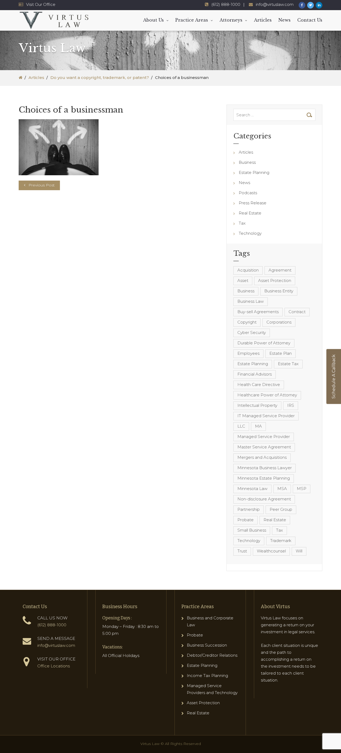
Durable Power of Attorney (263, 342)
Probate (245, 519)
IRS (290, 405)
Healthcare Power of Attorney (267, 394)
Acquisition (248, 270)
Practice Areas (191, 20)
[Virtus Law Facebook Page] (302, 5)
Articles (263, 20)
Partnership (248, 509)
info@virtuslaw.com (275, 4)
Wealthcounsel (271, 550)
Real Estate (250, 213)
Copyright (247, 322)
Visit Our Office (40, 4)
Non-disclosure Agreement (264, 498)
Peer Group (281, 509)
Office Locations (53, 665)
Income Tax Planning (207, 675)
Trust (242, 550)
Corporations (278, 322)
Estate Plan (280, 353)
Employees (248, 353)
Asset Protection (274, 280)
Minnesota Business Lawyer (264, 467)
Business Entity (278, 290)
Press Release (252, 202)
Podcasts (248, 192)
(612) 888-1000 (225, 4)
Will (299, 550)
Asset (242, 280)
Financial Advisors (254, 374)
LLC (241, 426)
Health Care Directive (258, 384)
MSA (282, 488)
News (284, 20)
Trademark (280, 540)
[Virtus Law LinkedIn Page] (319, 5)
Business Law (250, 301)
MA (258, 426)
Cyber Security (251, 332)
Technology (250, 233)
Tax (242, 223)
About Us (153, 20)
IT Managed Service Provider (266, 415)
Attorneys (231, 20)
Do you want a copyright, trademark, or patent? (99, 77)
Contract (297, 311)
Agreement (280, 270)
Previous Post (42, 185)
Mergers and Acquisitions (262, 457)
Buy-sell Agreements (258, 311)
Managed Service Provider (263, 436)
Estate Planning (254, 172)
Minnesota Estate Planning (263, 478)
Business (247, 162)
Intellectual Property (257, 405)
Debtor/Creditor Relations (212, 655)
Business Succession (207, 645)
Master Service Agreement (264, 446)
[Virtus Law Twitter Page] (310, 5)
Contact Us (309, 20)
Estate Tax (288, 363)
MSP (301, 488)
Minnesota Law (252, 488)
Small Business (251, 530)
